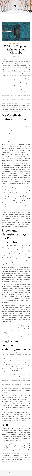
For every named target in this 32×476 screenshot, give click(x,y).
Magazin (12, 43)
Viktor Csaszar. (24, 473)
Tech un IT (19, 43)
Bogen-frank (16, 6)
